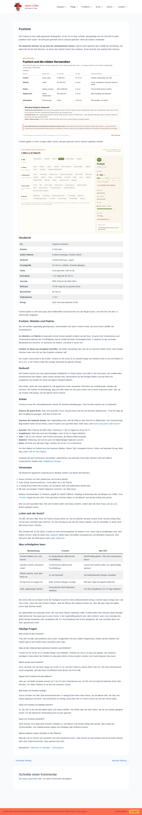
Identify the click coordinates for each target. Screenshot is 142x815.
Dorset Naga (46, 195)
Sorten (109, 7)
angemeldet (33, 779)
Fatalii (34, 187)
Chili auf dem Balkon (37, 452)
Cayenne (43, 177)
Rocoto (81, 177)
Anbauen (60, 7)
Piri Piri (35, 185)
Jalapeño (87, 166)
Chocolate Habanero (55, 187)
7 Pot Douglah (71, 195)
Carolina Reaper (73, 198)
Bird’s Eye (47, 180)
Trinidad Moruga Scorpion (40, 198)
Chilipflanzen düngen (52, 461)
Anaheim (42, 166)
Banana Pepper (70, 158)
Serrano (35, 174)
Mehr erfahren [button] (82, 811)
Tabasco (50, 177)
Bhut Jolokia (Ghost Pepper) (40, 190)
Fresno (35, 169)
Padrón (35, 166)
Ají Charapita (58, 177)
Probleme (86, 7)
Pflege (73, 7)
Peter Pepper (43, 174)
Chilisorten (60, 538)
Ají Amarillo (67, 177)
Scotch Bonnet (58, 185)
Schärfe (121, 7)
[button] (65, 7)
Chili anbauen (58, 748)
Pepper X (82, 198)
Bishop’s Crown (54, 174)
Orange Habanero (69, 185)
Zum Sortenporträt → (103, 219)
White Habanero (43, 187)
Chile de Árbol (79, 174)
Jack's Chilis (31, 5)
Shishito (54, 158)
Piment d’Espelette (66, 166)
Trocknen (23, 497)
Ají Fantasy (42, 169)
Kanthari (54, 180)
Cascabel (56, 166)
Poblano (49, 166)
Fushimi (61, 158)
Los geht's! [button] (134, 811)
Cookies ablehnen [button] (121, 811)
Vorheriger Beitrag (22, 761)
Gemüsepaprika (37, 158)
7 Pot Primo (52, 198)
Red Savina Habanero (69, 187)
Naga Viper (81, 195)
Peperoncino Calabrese (66, 174)
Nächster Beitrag (120, 761)
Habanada (46, 158)
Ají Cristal (35, 177)
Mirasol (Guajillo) (78, 166)
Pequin (75, 177)
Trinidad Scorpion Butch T (58, 195)
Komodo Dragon (62, 198)
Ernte (98, 7)
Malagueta (74, 180)
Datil (41, 185)
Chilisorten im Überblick (40, 748)
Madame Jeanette (82, 185)
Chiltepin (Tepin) (37, 180)
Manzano (88, 177)
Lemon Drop (88, 174)
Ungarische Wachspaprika (55, 169)
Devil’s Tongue (48, 185)
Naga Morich (36, 195)
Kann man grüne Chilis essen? (107, 424)
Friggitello (79, 158)
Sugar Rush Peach (64, 180)
